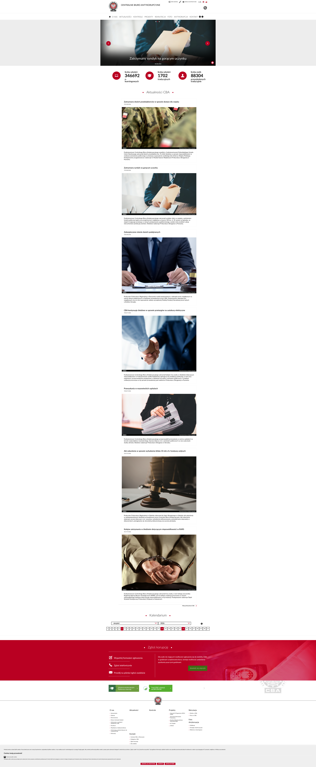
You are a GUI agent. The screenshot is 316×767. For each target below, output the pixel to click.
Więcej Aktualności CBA (188, 605)
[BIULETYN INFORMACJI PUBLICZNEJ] (206, 2)
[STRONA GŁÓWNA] (110, 16)
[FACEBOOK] (200, 16)
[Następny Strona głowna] (204, 688)
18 (162, 628)
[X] (202, 16)
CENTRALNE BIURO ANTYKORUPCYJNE (140, 5)
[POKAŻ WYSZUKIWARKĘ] (205, 7)
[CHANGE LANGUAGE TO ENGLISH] (203, 2)
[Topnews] (108, 43)
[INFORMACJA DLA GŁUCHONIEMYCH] (180, 2)
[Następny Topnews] (207, 43)
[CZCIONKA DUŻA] (200, 2)
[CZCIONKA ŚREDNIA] (199, 2)
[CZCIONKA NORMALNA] (198, 2)
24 (183, 628)
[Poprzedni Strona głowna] (110, 688)
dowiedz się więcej (197, 668)
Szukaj (202, 623)
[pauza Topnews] (212, 62)
